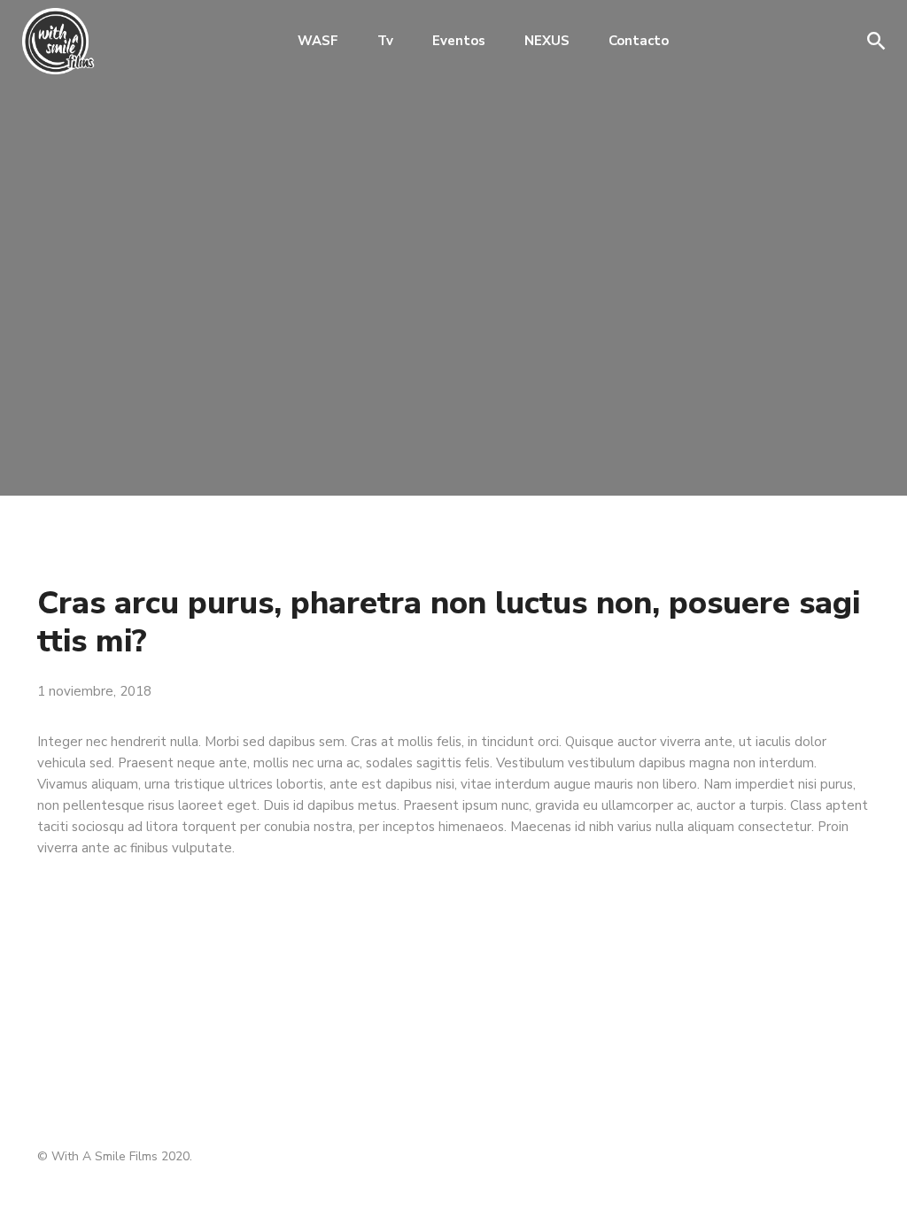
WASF (318, 41)
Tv (385, 41)
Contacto (639, 41)
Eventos (458, 41)
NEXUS (547, 41)
